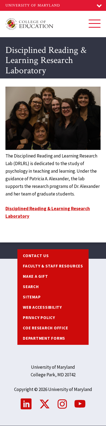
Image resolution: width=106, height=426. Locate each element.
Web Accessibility (42, 307)
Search (31, 286)
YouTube (79, 404)
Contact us (36, 255)
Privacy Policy (39, 317)
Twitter (44, 404)
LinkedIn (26, 404)
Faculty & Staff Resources (53, 266)
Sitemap (31, 296)
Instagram (62, 404)
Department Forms (44, 338)
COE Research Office (45, 327)
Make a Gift (35, 276)
